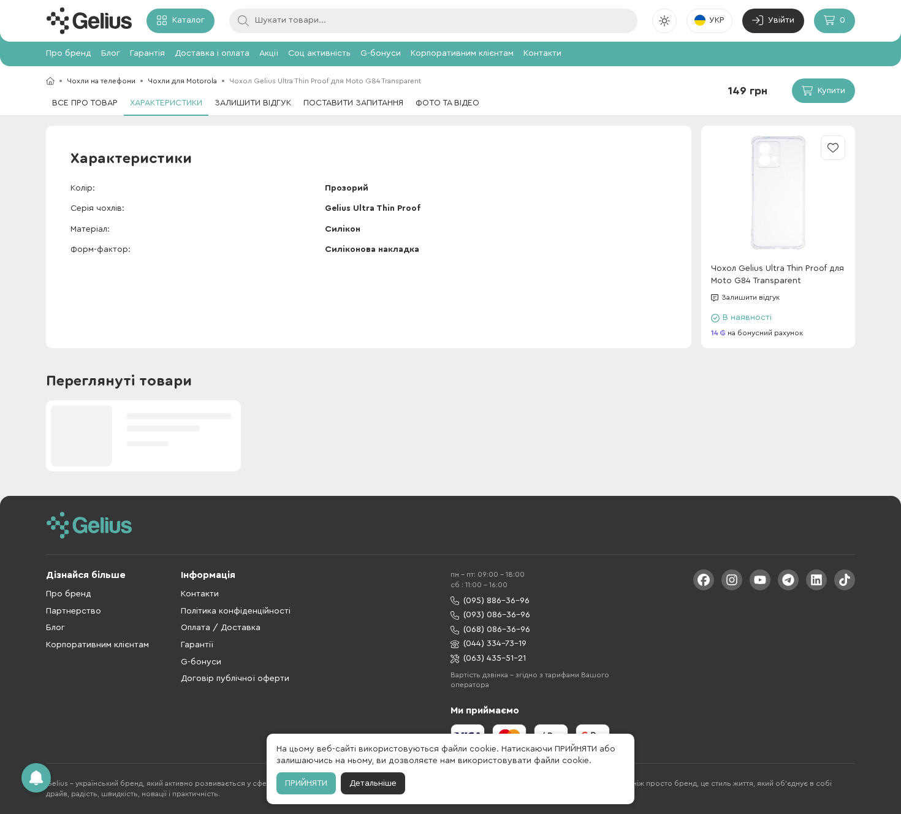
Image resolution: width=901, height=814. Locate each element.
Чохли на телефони (101, 81)
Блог (110, 53)
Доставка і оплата (212, 53)
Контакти (542, 53)
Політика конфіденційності (236, 611)
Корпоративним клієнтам (462, 53)
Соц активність (319, 53)
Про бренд (68, 53)
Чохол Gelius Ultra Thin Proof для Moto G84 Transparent (777, 274)
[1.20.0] (89, 21)
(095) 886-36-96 (496, 600)
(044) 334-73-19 (495, 643)
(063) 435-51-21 (494, 658)
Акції (268, 53)
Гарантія (147, 53)
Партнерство (73, 611)
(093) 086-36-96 (496, 614)
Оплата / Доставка (220, 627)
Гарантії (197, 645)
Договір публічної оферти (235, 678)
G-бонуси (380, 53)
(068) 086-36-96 (496, 629)
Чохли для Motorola (182, 81)
